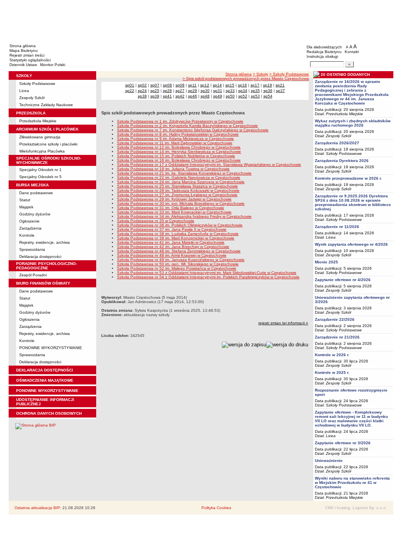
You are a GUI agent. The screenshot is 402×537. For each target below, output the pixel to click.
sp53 (255, 96)
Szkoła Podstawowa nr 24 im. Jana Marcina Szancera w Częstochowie (181, 182)
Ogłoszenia (29, 319)
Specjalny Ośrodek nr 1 (40, 169)
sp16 (242, 85)
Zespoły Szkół (31, 98)
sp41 (167, 96)
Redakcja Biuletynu (324, 52)
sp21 (280, 85)
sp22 (129, 90)
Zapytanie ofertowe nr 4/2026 (343, 280)
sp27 (180, 90)
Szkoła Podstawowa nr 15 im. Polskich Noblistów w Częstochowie (176, 156)
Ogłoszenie (29, 221)
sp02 (142, 85)
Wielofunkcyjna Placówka (42, 151)
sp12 (204, 85)
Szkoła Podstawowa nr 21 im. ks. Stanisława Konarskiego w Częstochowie (184, 173)
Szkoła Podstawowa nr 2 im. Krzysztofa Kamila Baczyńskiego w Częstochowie (187, 125)
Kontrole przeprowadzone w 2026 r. (348, 178)
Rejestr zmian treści (26, 55)
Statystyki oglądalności (30, 60)
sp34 (242, 90)
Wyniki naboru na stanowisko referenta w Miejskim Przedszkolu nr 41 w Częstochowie (352, 482)
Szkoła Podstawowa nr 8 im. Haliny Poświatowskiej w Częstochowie (178, 134)
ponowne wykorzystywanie (47, 390)
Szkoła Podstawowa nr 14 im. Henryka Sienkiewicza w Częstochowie (179, 151)
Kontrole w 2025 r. (332, 372)
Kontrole (27, 235)
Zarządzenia (30, 228)
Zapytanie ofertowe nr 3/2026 (343, 443)
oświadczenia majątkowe (44, 380)
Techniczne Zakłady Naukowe (46, 105)
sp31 (217, 90)
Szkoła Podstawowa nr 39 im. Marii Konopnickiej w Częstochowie (175, 238)
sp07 (154, 85)
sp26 (167, 90)
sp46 (192, 96)
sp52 (242, 96)
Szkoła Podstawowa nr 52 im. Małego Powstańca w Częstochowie (176, 268)
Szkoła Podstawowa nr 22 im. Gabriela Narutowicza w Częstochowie (178, 177)
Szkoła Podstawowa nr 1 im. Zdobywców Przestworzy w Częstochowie (180, 121)
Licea (24, 90)
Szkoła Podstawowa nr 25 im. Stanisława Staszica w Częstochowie (177, 186)
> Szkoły (260, 74)
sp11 (192, 85)
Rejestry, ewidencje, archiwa (44, 242)
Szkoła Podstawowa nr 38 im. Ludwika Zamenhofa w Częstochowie (178, 234)
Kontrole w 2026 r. (332, 355)
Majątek (26, 207)
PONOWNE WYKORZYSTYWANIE (50, 348)
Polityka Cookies (216, 508)
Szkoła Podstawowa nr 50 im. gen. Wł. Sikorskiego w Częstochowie (178, 264)
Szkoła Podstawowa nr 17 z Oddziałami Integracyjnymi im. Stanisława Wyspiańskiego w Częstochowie (209, 164)
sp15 (229, 85)
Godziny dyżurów (34, 214)
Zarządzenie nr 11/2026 (337, 226)
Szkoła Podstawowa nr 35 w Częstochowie (155, 221)
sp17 (254, 85)
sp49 (217, 96)
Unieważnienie (329, 460)
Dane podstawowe (36, 193)
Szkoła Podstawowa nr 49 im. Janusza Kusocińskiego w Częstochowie (181, 259)
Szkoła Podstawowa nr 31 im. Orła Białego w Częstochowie (170, 208)
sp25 (154, 90)
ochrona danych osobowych (49, 413)
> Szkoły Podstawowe (289, 74)
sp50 (230, 96)
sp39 (154, 96)
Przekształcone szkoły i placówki (48, 144)
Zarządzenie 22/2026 (334, 319)
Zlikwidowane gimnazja (39, 137)
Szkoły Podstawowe (37, 83)
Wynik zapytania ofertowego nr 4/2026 (351, 244)
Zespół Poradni (33, 275)
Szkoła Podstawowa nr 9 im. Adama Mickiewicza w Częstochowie (175, 138)
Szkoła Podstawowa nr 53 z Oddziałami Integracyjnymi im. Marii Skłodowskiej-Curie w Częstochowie (206, 272)
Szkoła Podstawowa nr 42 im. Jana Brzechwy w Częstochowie (173, 247)
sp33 (230, 90)
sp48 (205, 96)
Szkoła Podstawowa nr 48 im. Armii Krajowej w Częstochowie (172, 255)
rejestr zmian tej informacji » (283, 323)
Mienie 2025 (326, 262)
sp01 (129, 85)
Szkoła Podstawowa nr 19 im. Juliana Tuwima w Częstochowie (173, 169)
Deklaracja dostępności (40, 256)
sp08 (167, 85)
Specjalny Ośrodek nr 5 (40, 177)
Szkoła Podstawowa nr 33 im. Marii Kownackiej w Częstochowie (174, 212)
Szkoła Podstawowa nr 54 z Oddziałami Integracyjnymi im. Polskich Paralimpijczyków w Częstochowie (208, 277)
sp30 (205, 90)
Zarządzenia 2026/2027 (337, 143)
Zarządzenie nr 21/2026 (337, 337)
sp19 (267, 85)
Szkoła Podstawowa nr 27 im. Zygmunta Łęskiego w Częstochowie (177, 195)
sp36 (267, 90)
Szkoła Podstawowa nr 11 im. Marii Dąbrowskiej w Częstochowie (174, 143)
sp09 (180, 85)
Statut (24, 200)
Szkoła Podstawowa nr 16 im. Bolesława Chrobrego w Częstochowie (179, 160)
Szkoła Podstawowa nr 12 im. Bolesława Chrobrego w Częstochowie (179, 147)
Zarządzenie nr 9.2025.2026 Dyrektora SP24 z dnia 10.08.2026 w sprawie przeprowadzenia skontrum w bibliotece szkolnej (353, 202)
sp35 (255, 90)
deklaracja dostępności (44, 370)
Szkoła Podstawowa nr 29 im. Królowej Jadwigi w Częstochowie (174, 199)
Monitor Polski (52, 65)
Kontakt (352, 52)
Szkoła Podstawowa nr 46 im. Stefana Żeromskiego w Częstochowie (179, 251)
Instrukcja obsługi (322, 56)
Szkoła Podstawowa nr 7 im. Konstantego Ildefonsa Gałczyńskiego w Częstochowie (193, 130)
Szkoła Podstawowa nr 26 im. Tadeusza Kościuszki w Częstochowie (178, 190)
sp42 (180, 96)
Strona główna (22, 46)
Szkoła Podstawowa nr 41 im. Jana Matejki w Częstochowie (171, 242)
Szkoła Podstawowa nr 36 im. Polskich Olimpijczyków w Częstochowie (180, 225)
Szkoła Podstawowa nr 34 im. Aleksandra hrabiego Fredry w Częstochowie (184, 216)
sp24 (142, 90)
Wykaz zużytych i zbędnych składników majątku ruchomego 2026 (353, 123)
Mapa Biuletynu (23, 50)
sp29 (192, 90)
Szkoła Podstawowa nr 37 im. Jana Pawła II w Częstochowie (172, 229)
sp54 (267, 96)
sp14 (217, 85)
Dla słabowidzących (324, 47)
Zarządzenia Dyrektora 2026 (342, 160)
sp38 (142, 96)
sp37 (280, 90)
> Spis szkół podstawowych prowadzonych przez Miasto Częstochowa (246, 78)
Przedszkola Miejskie (38, 121)
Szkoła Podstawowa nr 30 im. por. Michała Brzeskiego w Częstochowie (181, 203)
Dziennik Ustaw (23, 65)
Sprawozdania (32, 249)
